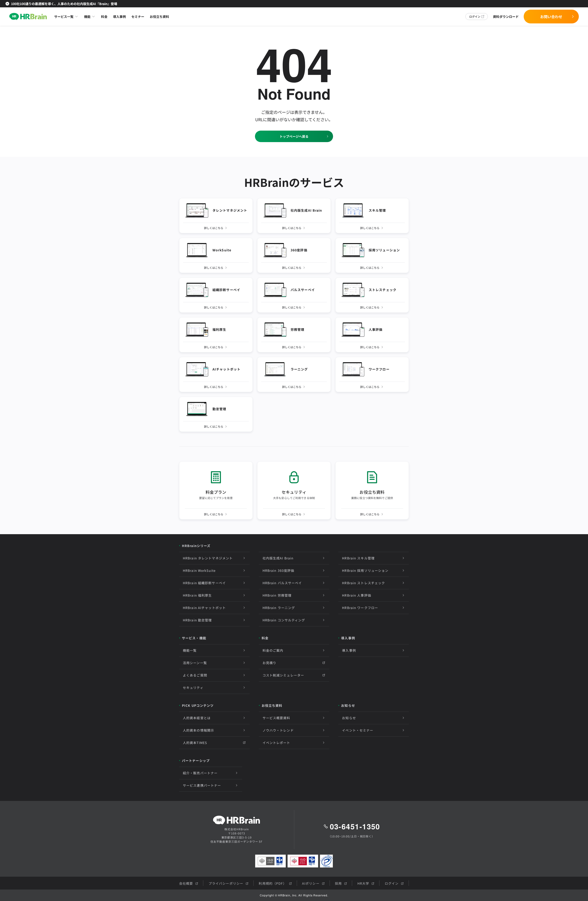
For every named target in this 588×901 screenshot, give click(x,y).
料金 (104, 16)
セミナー (137, 16)
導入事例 (119, 16)
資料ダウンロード (506, 16)
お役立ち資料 (159, 16)
